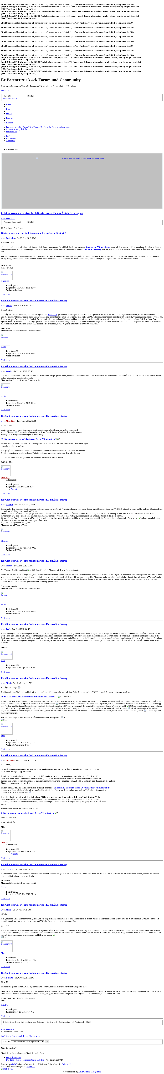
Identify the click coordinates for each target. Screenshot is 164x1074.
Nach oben (5, 294)
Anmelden (10, 141)
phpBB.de (31, 1066)
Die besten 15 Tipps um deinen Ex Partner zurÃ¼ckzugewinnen (81, 788)
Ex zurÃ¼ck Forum (31, 127)
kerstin (9, 305)
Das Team (10, 1060)
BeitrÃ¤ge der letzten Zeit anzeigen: (18, 1022)
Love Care (52, 314)
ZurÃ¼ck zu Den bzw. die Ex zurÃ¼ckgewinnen (21, 1036)
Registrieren (11, 138)
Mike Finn (10, 421)
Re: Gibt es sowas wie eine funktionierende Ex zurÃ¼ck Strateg (34, 300)
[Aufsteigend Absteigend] (82, 1022)
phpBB (14, 1064)
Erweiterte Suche (10, 98)
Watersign (10, 238)
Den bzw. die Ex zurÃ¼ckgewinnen (55, 127)
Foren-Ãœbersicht (13, 127)
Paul (8, 629)
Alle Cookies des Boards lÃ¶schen (30, 1060)
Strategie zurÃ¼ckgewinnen (98, 247)
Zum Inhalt (5, 90)
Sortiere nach (52, 1022)
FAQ (8, 136)
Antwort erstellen (8, 218)
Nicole (8, 869)
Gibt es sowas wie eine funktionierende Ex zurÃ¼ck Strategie (28, 439)
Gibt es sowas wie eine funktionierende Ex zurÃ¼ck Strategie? (42, 213)
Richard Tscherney (93, 249)
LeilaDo (9, 978)
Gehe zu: (6, 1041)
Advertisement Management (89, 1072)
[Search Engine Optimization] (7, 1069)
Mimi (8, 683)
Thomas (9, 504)
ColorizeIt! (66, 1064)
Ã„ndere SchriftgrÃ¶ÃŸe (16, 129)
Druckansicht (11, 132)
